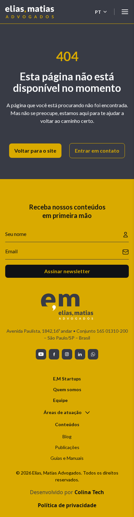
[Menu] (125, 12)
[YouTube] (41, 354)
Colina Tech (89, 492)
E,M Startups (67, 378)
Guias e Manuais (67, 458)
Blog (67, 436)
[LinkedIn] (80, 354)
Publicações (67, 447)
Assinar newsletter (67, 271)
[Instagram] (67, 354)
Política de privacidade (67, 505)
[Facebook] (54, 354)
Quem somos (67, 389)
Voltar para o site (35, 150)
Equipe (60, 400)
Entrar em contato (97, 150)
